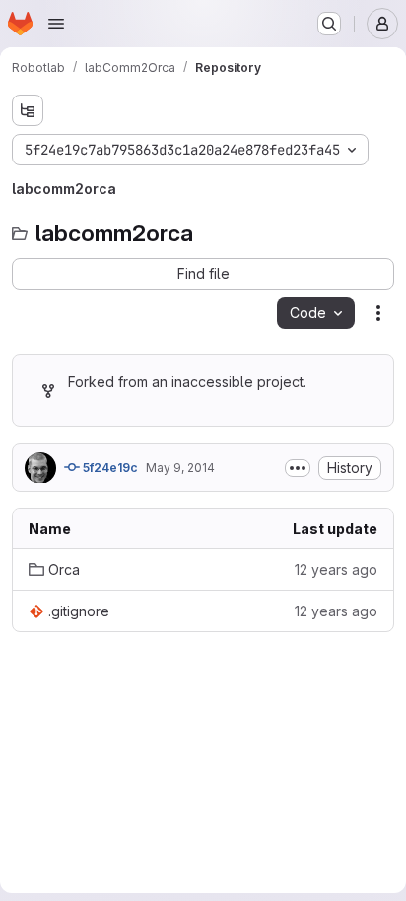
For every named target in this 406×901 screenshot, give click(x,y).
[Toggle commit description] (297, 468)
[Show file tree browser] (27, 110)
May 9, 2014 (180, 467)
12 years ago (336, 569)
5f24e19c (109, 467)
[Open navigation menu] (56, 23)
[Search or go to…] (329, 23)
